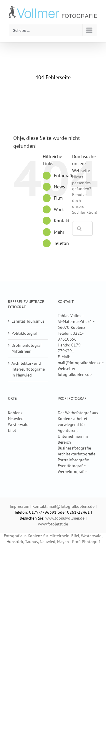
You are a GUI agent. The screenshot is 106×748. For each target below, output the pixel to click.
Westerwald (18, 424)
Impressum (19, 506)
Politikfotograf (24, 333)
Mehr (59, 232)
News (59, 187)
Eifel (12, 430)
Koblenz (15, 412)
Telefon (61, 243)
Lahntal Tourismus (27, 321)
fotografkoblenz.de (75, 374)
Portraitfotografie (73, 459)
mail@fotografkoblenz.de (81, 362)
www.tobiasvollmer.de (65, 518)
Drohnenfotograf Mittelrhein (26, 348)
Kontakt (61, 220)
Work (59, 209)
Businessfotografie (74, 448)
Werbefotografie (72, 471)
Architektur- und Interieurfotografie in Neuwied (28, 369)
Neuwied (16, 418)
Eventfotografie (72, 465)
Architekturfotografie (76, 454)
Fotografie (64, 175)
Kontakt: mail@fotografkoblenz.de (63, 506)
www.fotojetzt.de (53, 524)
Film (58, 198)
